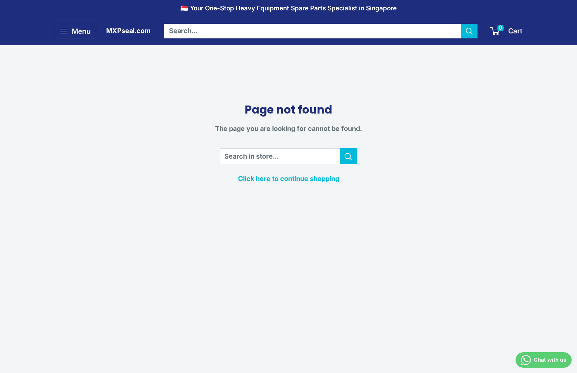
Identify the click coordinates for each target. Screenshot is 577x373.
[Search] (469, 31)
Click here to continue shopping (288, 179)
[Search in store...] (348, 156)
